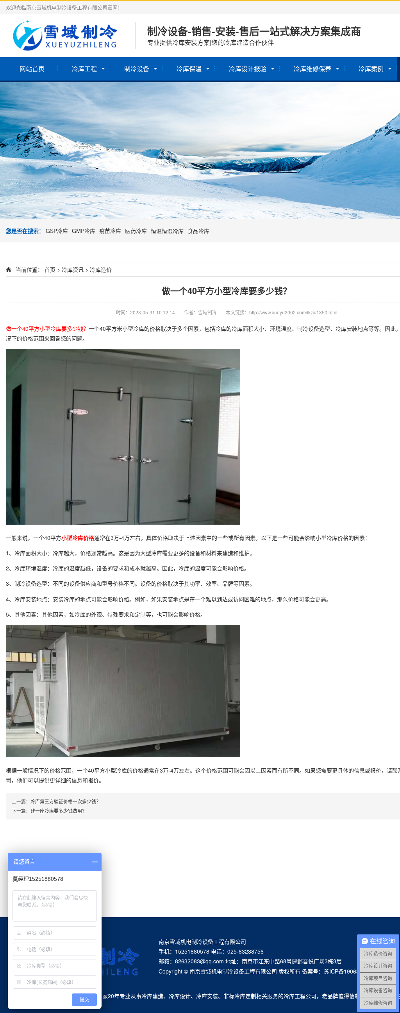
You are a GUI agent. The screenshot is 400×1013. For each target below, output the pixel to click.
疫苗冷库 (110, 231)
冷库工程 (84, 68)
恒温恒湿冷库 (167, 231)
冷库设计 (180, 996)
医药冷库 (136, 231)
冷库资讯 (73, 269)
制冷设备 (136, 68)
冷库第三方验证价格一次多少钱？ (65, 801)
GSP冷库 (57, 231)
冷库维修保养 (312, 68)
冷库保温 (189, 68)
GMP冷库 (83, 231)
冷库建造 (152, 996)
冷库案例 (371, 68)
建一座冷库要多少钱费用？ (58, 810)
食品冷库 (198, 231)
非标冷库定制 (239, 996)
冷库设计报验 (247, 68)
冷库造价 (101, 269)
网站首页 (32, 68)
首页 (50, 269)
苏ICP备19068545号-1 (351, 971)
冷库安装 (207, 996)
